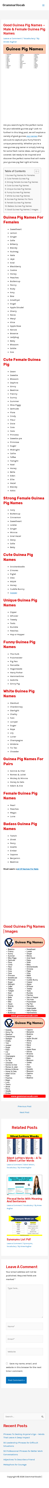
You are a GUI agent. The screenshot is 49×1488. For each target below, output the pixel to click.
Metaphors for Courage (15, 1464)
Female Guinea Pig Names (19, 202)
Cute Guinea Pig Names (18, 185)
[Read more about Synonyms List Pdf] (24, 1225)
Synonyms (27, 1243)
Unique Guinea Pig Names (19, 189)
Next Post (24, 1112)
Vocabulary (29, 38)
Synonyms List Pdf (19, 1239)
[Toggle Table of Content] (35, 171)
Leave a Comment (12, 38)
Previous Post (24, 1106)
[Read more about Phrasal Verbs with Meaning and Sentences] (24, 1184)
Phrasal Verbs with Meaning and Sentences (24, 1200)
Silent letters (28, 1165)
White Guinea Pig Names (18, 196)
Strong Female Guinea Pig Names (22, 182)
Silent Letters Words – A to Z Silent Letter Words (24, 1159)
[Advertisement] (24, 98)
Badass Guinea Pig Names (20, 206)
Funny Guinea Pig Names (18, 192)
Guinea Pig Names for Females (20, 175)
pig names (32, 136)
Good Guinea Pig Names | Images (22, 209)
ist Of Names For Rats (27, 869)
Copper (13, 592)
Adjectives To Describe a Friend (19, 1459)
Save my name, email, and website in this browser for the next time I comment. (23, 1367)
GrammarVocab (14, 5)
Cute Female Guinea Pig (18, 178)
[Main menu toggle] (44, 5)
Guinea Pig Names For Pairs (20, 199)
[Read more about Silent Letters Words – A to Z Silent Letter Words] (24, 1144)
